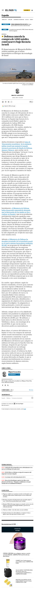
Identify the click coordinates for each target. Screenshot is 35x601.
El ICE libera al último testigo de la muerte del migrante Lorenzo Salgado (16, 473)
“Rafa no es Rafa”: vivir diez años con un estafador (15, 509)
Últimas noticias (7, 464)
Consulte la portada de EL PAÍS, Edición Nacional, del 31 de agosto (21, 30)
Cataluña (10, 19)
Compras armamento (17, 398)
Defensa (4, 34)
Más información (5, 405)
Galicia (27, 19)
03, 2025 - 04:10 (17, 97)
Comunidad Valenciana (19, 19)
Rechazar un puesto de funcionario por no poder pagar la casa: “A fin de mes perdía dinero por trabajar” (17, 500)
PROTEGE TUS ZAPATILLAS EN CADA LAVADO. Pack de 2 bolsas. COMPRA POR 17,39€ (24, 581)
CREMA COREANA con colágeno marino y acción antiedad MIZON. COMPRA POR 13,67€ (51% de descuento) (16, 555)
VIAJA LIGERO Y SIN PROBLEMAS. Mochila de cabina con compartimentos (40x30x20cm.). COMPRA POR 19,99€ (24, 572)
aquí (25, 409)
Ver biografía (12, 374)
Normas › (31, 390)
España (5, 15)
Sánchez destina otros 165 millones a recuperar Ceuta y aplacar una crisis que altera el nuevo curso (16, 513)
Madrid (31, 19)
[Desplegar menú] (3, 10)
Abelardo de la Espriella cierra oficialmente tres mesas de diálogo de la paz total (17, 468)
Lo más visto (5, 490)
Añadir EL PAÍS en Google (9, 106)
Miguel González (17, 95)
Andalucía (4, 19)
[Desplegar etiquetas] (32, 398)
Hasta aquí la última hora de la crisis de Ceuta (21, 25)
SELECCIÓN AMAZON (17, 529)
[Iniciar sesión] (32, 10)
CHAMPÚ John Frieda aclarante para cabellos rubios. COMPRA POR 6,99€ (24, 562)
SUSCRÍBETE (27, 10)
